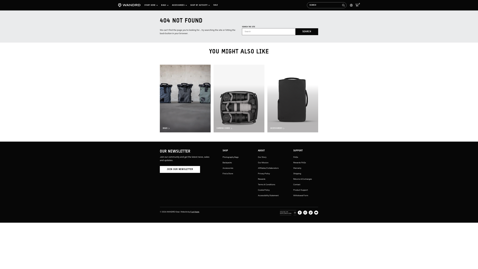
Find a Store (228, 173)
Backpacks (227, 163)
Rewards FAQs (299, 163)
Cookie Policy (264, 190)
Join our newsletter (180, 169)
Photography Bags (231, 157)
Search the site (248, 27)
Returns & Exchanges (302, 179)
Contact (296, 184)
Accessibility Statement (268, 195)
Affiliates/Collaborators (268, 168)
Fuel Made (194, 212)
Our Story (262, 157)
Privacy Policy (264, 173)
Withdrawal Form (300, 195)
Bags (165, 128)
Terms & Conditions (266, 184)
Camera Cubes (223, 128)
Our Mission (263, 163)
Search (312, 5)
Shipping (297, 173)
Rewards (261, 179)
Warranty (297, 168)
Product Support (300, 190)
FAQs (295, 157)
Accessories (276, 128)
